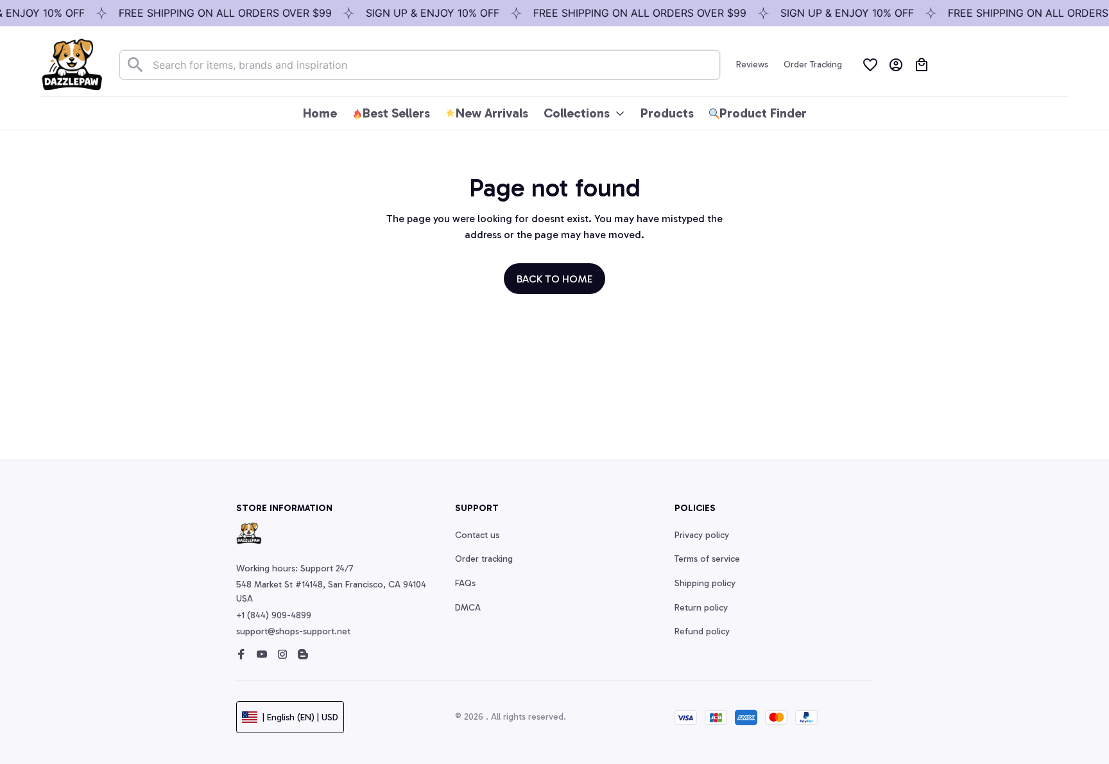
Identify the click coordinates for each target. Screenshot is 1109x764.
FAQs (465, 583)
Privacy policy (702, 535)
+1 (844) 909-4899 (273, 615)
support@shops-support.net (293, 631)
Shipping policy (705, 583)
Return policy (701, 607)
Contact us (477, 535)
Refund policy (702, 631)
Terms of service (707, 558)
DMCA (468, 607)
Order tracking (484, 558)
